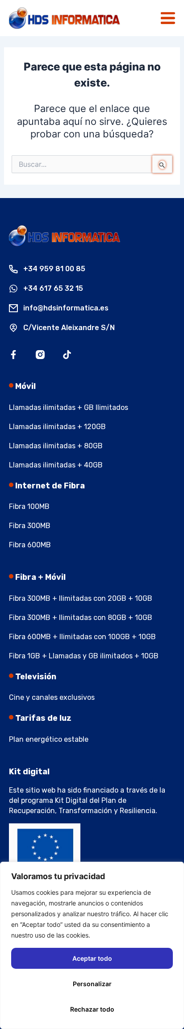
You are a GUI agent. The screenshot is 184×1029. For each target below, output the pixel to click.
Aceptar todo (92, 958)
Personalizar (92, 984)
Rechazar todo (92, 1009)
